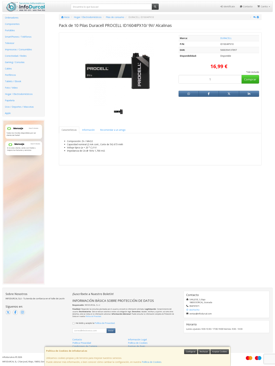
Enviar (111, 330)
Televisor (9, 43)
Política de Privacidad (93, 316)
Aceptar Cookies (219, 351)
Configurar (191, 351)
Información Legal (137, 339)
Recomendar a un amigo (113, 129)
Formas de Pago (136, 346)
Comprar (250, 79)
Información (88, 129)
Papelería (9, 100)
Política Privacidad (81, 342)
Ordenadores (11, 17)
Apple (8, 113)
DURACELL (226, 38)
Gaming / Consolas (15, 62)
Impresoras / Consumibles (18, 49)
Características (69, 129)
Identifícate (229, 6)
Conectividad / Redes (16, 55)
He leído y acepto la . (95, 323)
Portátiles (10, 30)
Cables (8, 68)
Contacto (247, 6)
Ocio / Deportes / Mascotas (19, 106)
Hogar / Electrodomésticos (19, 94)
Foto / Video (11, 87)
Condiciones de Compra (84, 346)
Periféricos (10, 74)
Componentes (12, 23)
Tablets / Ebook (13, 81)
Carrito (264, 6)
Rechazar (204, 351)
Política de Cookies (151, 361)
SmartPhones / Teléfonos (18, 36)
